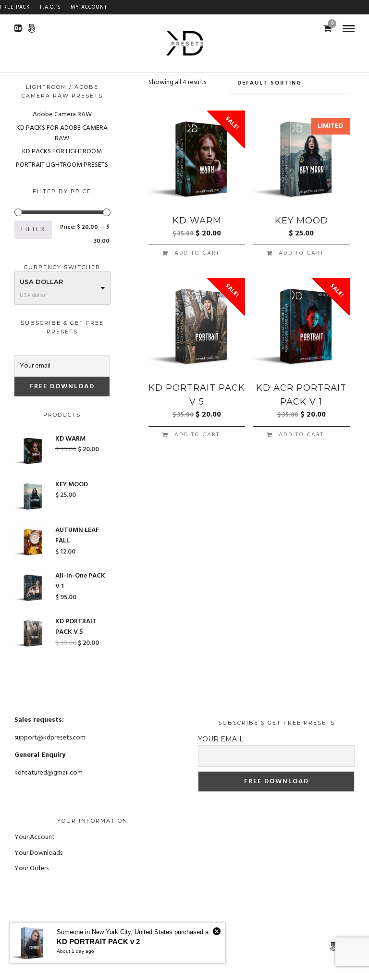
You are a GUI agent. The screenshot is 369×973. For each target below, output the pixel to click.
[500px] (31, 28)
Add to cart (197, 253)
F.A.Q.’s (50, 7)
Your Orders (31, 868)
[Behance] (18, 28)
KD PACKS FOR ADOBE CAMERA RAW (62, 133)
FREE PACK (15, 7)
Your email (221, 739)
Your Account (34, 837)
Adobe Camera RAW (62, 114)
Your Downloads (38, 853)
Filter (33, 229)
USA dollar (41, 281)
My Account (89, 7)
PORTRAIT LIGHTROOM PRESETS (62, 165)
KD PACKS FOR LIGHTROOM (62, 151)
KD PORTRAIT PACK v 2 (98, 941)
